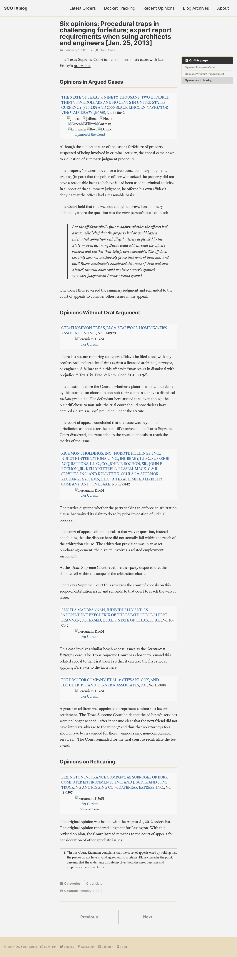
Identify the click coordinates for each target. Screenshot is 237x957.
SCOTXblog (15, 8)
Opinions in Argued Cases (200, 67)
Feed (123, 946)
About (223, 8)
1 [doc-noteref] (148, 572)
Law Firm (50, 946)
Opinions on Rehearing (198, 80)
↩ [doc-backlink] (104, 867)
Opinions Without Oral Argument (204, 74)
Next (148, 917)
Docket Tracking (119, 8)
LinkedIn (107, 946)
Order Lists (94, 883)
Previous (89, 917)
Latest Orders (82, 8)
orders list (82, 65)
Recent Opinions (159, 8)
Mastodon (88, 946)
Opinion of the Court (90, 134)
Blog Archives (196, 8)
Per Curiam (89, 344)
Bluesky (68, 946)
